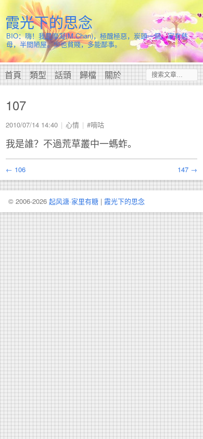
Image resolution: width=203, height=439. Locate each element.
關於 (113, 75)
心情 (72, 125)
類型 (38, 75)
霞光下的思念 (49, 21)
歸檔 (88, 75)
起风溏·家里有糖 (73, 201)
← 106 (16, 169)
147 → (187, 169)
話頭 (63, 75)
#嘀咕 (95, 125)
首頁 (13, 75)
